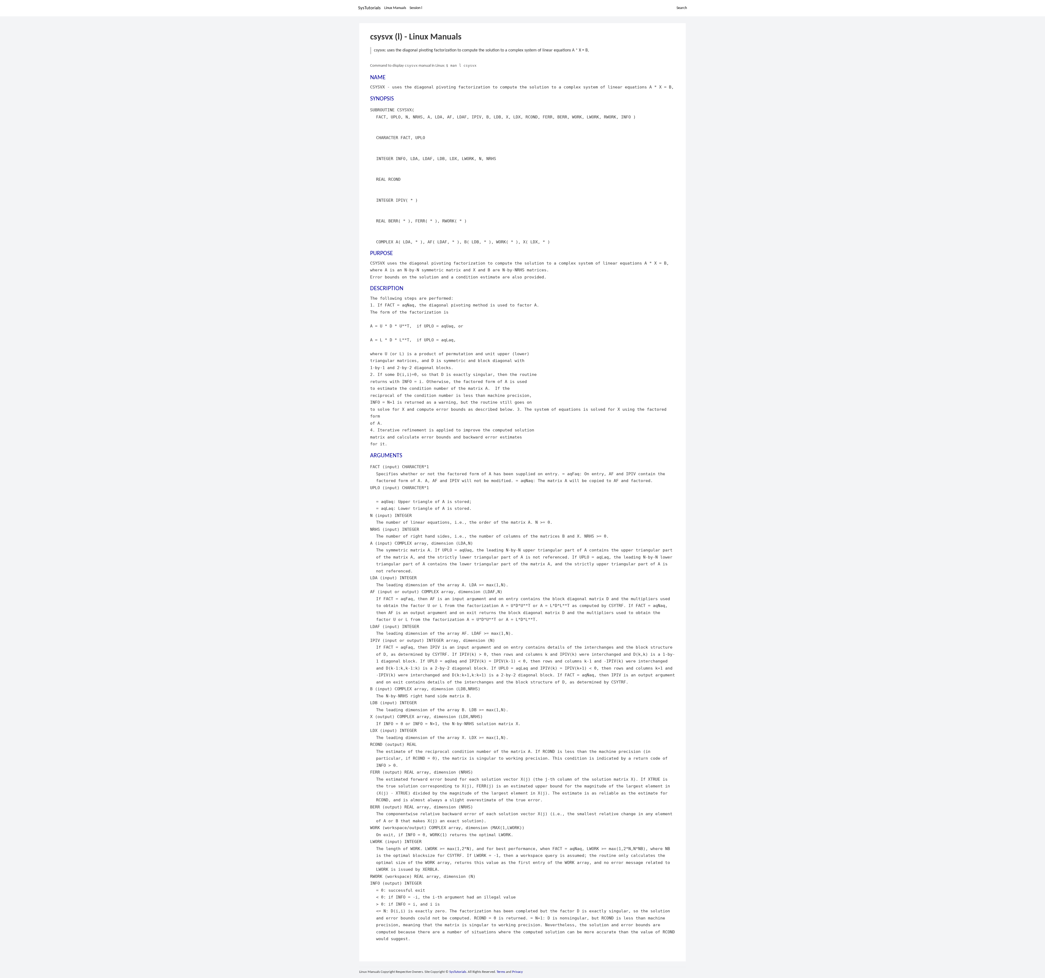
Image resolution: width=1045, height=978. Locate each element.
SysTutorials (369, 8)
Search (682, 8)
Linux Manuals (395, 8)
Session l (416, 8)
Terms (501, 972)
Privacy (517, 972)
